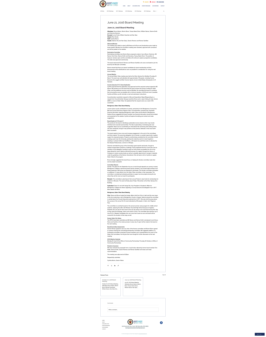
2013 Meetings (138, 11)
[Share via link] (118, 265)
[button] (163, 11)
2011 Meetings (119, 11)
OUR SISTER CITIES (105, 323)
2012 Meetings (128, 11)
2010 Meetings (110, 11)
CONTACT (104, 329)
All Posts (102, 11)
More (154, 11)
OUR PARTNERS (105, 327)
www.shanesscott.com (143, 333)
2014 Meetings (147, 11)
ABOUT (103, 322)
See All (164, 274)
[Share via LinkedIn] (114, 265)
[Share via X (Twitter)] (111, 265)
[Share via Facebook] (108, 265)
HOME (103, 320)
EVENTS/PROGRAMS (106, 325)
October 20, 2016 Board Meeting (109, 280)
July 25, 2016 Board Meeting (133, 280)
